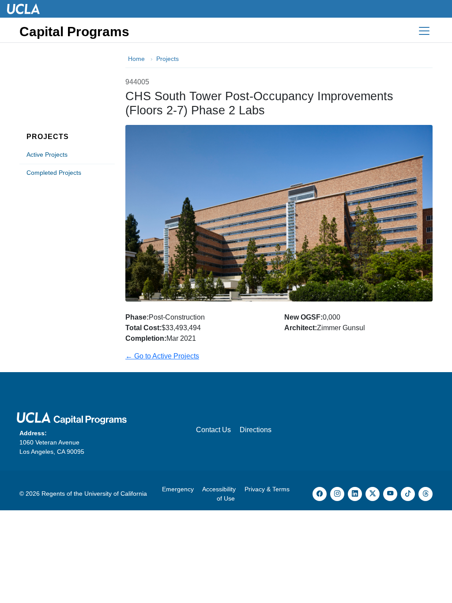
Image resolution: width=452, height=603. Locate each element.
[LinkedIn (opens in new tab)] (355, 494)
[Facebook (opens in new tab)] (320, 494)
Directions (255, 429)
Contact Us (213, 429)
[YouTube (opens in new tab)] (390, 494)
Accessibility (219, 489)
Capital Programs (74, 31)
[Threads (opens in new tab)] (425, 494)
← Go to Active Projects (162, 356)
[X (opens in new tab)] (372, 494)
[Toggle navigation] (424, 31)
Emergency (178, 489)
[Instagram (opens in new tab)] (337, 494)
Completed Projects (53, 172)
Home (136, 58)
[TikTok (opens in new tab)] (408, 494)
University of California (115, 493)
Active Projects (47, 154)
